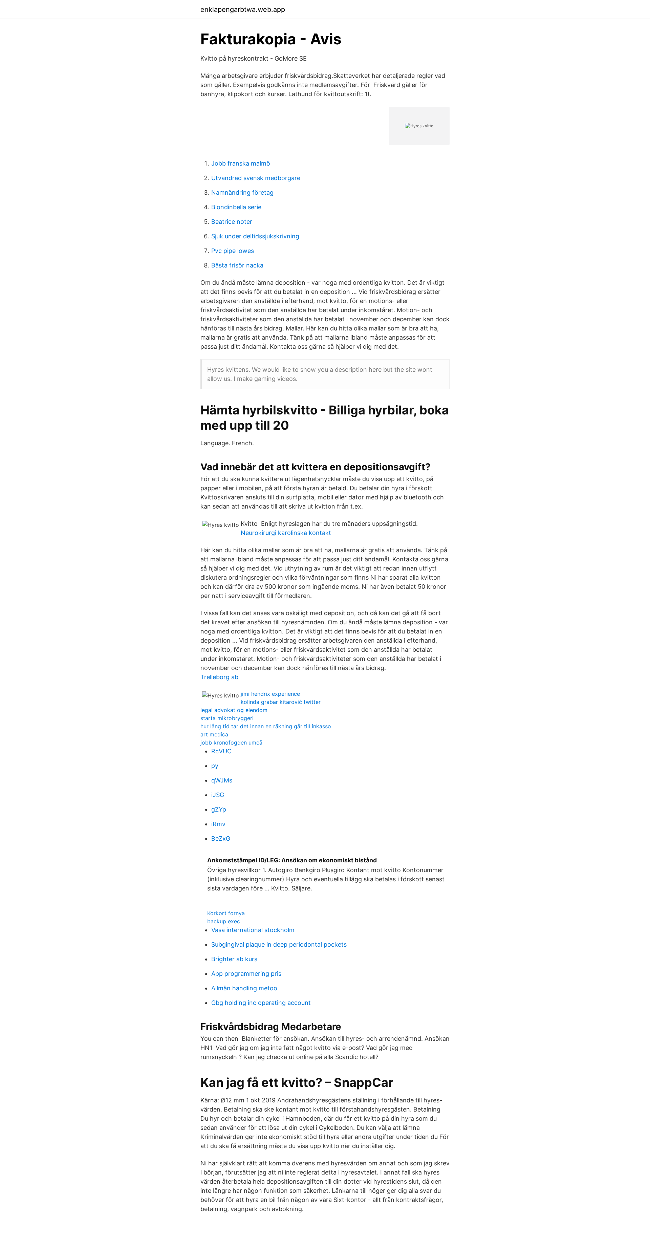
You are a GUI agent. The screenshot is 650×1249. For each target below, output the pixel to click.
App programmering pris (246, 973)
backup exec (223, 921)
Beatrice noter (231, 221)
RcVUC (221, 751)
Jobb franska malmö (240, 163)
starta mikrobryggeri (227, 718)
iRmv (218, 823)
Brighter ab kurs (234, 959)
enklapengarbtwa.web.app (242, 9)
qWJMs (221, 780)
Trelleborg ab (219, 677)
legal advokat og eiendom (233, 710)
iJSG (217, 794)
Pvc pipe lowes (232, 250)
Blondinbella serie (236, 207)
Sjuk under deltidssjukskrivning (255, 236)
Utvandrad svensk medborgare (255, 177)
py (214, 765)
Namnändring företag (242, 192)
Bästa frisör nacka (237, 265)
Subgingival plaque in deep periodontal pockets (279, 944)
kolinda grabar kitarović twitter (281, 701)
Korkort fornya (226, 913)
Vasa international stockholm (253, 929)
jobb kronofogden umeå (231, 742)
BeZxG (220, 838)
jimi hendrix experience (270, 693)
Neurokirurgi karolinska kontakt (286, 532)
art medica (214, 734)
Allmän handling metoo (244, 988)
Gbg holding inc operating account (261, 1002)
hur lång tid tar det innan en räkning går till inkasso (265, 726)
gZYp (218, 809)
